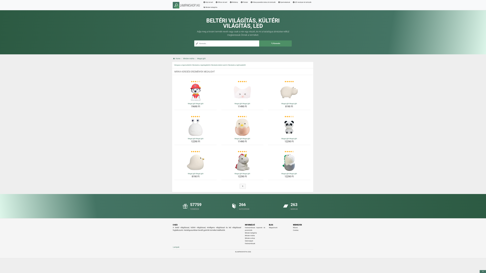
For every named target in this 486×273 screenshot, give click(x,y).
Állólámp (235, 2)
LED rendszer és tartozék (303, 2)
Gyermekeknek (285, 2)
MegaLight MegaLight (195, 104)
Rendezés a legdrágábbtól (201, 65)
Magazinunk (273, 228)
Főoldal (245, 2)
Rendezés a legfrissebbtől (237, 65)
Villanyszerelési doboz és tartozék (264, 2)
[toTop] (483, 271)
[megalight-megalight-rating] (196, 81)
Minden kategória (211, 7)
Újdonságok (249, 241)
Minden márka (250, 235)
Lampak (176, 247)
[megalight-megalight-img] (196, 92)
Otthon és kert (222, 2)
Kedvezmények (250, 243)
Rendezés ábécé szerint (219, 65)
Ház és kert (209, 2)
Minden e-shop (250, 238)
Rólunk (295, 228)
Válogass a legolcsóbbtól (182, 65)
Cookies (295, 230)
